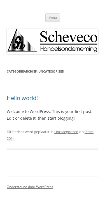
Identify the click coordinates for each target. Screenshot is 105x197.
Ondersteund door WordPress (30, 186)
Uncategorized (66, 131)
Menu (52, 17)
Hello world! (22, 98)
